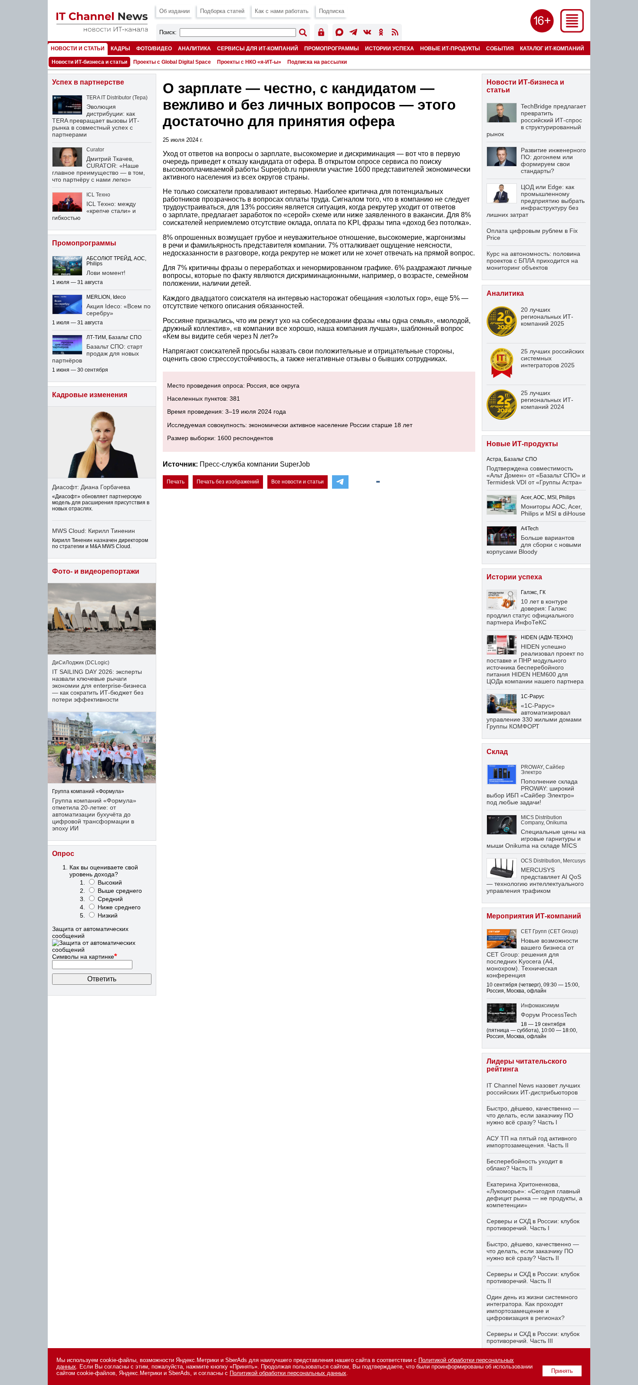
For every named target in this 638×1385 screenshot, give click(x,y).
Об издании (174, 11)
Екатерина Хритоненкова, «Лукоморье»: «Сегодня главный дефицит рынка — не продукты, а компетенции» (534, 1195)
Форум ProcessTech (549, 1014)
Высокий (110, 882)
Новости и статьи (78, 48)
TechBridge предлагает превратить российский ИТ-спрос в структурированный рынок (536, 120)
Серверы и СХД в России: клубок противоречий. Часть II (533, 1277)
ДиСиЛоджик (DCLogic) (80, 662)
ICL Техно (98, 194)
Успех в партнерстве (88, 82)
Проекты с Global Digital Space (172, 62)
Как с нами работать (282, 11)
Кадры (120, 48)
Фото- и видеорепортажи (95, 571)
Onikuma (556, 822)
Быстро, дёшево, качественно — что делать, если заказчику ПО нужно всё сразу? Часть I (533, 1115)
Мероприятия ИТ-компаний (534, 916)
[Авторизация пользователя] (321, 33)
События (500, 48)
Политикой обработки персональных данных (288, 1373)
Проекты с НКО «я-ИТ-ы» (249, 62)
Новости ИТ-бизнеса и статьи (89, 62)
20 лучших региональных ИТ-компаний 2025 (547, 316)
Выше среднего (120, 890)
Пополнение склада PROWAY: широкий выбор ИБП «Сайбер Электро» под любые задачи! (532, 792)
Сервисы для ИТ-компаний (257, 48)
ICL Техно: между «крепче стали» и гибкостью (94, 210)
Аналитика (194, 48)
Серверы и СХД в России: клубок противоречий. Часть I (533, 1224)
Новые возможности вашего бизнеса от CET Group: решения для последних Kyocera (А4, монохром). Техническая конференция (532, 958)
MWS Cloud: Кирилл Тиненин (93, 530)
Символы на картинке (84, 956)
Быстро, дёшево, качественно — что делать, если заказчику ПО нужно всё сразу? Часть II (533, 1251)
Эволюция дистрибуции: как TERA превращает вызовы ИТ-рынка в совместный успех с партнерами (95, 120)
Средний (110, 898)
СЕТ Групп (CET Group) (549, 931)
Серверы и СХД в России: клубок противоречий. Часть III (533, 1337)
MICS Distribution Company (541, 820)
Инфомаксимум (540, 1005)
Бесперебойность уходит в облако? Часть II (524, 1165)
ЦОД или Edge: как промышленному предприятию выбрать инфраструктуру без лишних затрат (536, 200)
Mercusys (574, 860)
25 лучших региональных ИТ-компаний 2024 (547, 399)
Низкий (108, 915)
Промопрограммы (331, 48)
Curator (95, 149)
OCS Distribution (540, 860)
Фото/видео (154, 48)
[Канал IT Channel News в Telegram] (353, 33)
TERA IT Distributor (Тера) (117, 97)
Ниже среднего (119, 907)
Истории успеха (389, 48)
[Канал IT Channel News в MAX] (339, 33)
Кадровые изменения (89, 395)
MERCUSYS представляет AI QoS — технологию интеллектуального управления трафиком (535, 880)
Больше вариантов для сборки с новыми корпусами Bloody (534, 544)
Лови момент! (105, 272)
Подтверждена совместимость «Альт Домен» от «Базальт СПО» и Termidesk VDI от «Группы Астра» (536, 475)
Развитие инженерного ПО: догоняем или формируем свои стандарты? (553, 160)
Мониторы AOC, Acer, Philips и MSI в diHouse (553, 510)
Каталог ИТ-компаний (552, 48)
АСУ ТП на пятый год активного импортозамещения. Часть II (532, 1142)
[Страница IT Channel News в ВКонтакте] (367, 33)
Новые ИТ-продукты (450, 48)
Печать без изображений (228, 481)
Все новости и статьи (297, 481)
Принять (562, 1371)
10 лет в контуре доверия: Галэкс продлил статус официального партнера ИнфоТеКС (530, 612)
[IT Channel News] (102, 29)
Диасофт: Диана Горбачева (91, 486)
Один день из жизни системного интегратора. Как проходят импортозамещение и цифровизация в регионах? (532, 1307)
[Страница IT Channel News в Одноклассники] (381, 33)
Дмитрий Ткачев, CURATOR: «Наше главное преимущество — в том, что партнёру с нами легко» (98, 169)
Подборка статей (222, 11)
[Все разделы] (572, 30)
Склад (497, 751)
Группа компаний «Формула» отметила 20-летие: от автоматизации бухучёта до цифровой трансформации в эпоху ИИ (94, 814)
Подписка (331, 11)
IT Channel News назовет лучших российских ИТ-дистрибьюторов (533, 1089)
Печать (175, 481)
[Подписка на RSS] (395, 33)
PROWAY (532, 767)
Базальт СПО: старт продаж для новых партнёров (97, 353)
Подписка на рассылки (317, 62)
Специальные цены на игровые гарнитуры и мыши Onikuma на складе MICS (536, 838)
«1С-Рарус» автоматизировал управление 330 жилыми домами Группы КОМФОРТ (534, 716)
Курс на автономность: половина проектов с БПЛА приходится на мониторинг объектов (533, 260)
